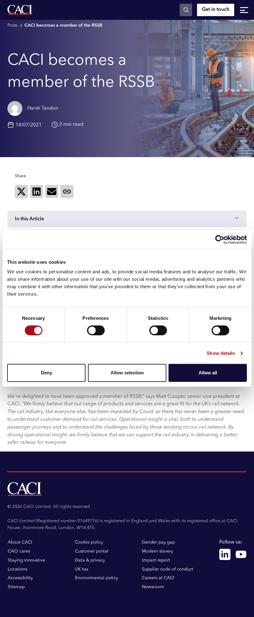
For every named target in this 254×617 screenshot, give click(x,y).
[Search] (186, 10)
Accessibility (20, 578)
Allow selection (127, 372)
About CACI (20, 542)
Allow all (208, 372)
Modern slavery (157, 551)
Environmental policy (96, 578)
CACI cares (19, 551)
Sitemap (16, 587)
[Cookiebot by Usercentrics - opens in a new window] (220, 239)
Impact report (156, 560)
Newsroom (153, 587)
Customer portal (91, 551)
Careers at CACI (158, 578)
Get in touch (215, 9)
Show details (221, 353)
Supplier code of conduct (167, 569)
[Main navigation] (244, 10)
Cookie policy (89, 542)
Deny (46, 372)
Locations (17, 569)
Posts (12, 25)
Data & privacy (90, 560)
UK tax (81, 569)
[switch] (96, 330)
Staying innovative (26, 560)
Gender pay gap (158, 542)
